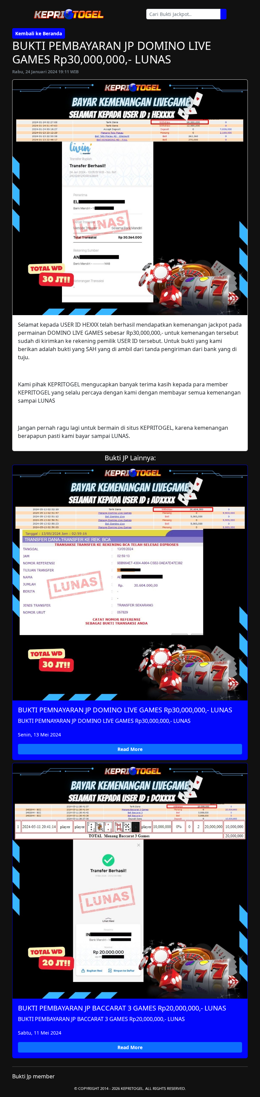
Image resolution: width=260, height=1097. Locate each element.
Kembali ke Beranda (38, 33)
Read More (130, 749)
